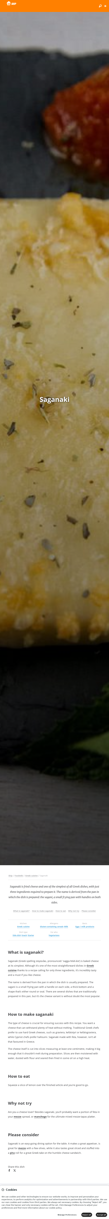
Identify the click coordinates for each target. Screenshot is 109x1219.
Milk (66, 926)
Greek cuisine (31, 875)
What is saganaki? (21, 911)
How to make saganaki (42, 911)
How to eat (61, 911)
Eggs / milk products (84, 926)
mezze (17, 1116)
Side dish (17, 935)
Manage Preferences (67, 1215)
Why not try (73, 911)
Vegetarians (54, 935)
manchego (40, 1116)
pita (12, 1152)
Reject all (86, 1215)
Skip (10, 875)
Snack (24, 935)
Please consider (89, 911)
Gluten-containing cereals (51, 926)
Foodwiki (19, 875)
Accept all (101, 1215)
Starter (31, 935)
